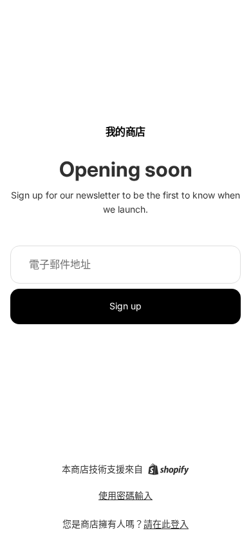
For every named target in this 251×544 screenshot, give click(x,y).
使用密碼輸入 (125, 495)
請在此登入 (166, 523)
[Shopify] (168, 469)
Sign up (125, 305)
